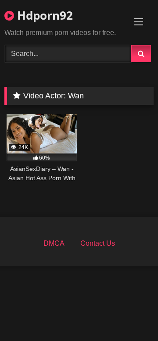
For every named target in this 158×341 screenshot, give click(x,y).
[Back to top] (130, 315)
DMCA (54, 243)
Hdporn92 (43, 15)
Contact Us (97, 243)
